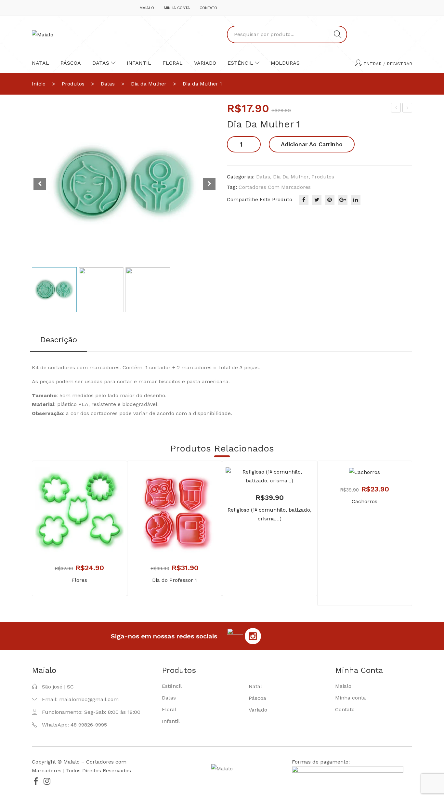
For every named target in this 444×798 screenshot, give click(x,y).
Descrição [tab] (58, 339)
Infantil (139, 63)
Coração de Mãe (396, 108)
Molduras (285, 63)
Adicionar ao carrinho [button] (70, 540)
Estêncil (240, 63)
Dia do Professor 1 (174, 580)
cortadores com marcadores (275, 187)
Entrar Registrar (387, 63)
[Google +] (342, 200)
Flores (79, 580)
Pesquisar (337, 34)
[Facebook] (303, 200)
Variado (205, 63)
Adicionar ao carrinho (312, 144)
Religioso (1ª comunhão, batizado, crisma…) (269, 514)
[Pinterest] (329, 200)
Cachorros (364, 501)
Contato (208, 8)
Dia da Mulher (148, 84)
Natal (40, 63)
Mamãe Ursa (407, 108)
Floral (173, 63)
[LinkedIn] (355, 200)
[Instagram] (47, 781)
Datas (100, 63)
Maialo (146, 8)
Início (39, 84)
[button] (209, 184)
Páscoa (70, 63)
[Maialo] (42, 34)
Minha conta (177, 8)
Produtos (73, 84)
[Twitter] (316, 200)
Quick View (89, 540)
